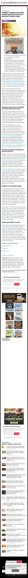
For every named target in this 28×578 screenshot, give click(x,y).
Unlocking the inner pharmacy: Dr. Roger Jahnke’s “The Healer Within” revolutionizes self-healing (15, 452)
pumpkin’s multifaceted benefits (9, 228)
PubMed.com (5, 248)
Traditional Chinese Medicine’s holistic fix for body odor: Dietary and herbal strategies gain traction (15, 498)
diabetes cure (17, 259)
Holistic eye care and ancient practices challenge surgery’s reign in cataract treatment (16, 515)
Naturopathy (13, 265)
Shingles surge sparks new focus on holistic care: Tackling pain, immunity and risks (15, 510)
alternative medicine (14, 257)
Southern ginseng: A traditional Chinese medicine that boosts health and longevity (15, 481)
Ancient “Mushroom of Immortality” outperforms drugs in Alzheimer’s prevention (15, 535)
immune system (5, 264)
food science (16, 261)
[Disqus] (14, 358)
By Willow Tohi (13, 461)
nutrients (19, 265)
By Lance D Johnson (14, 494)
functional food (5, 262)
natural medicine (6, 265)
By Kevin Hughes (13, 472)
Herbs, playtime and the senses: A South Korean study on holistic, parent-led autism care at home (15, 504)
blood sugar (10, 259)
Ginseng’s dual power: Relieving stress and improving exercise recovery (15, 464)
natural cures (13, 264)
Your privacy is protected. (7, 437)
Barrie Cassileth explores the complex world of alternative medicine (15, 486)
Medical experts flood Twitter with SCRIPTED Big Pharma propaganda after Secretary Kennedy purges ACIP (15, 492)
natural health (20, 264)
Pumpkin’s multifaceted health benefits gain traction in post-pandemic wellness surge (15, 447)
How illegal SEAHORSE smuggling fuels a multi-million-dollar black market (15, 520)
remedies (13, 267)
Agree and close (15, 570)
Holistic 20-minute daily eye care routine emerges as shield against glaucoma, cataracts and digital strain (16, 458)
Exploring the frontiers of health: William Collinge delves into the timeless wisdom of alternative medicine (15, 470)
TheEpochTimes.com (7, 246)
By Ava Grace (13, 483)
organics (4, 267)
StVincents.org (5, 251)
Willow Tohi (10, 18)
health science (20, 262)
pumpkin (9, 267)
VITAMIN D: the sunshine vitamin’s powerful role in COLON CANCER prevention (15, 546)
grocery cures (13, 262)
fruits (21, 261)
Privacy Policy (13, 567)
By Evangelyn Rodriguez (15, 466)
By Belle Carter (13, 455)
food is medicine (9, 261)
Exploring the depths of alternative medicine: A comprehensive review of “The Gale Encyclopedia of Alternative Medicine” (16, 476)
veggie (18, 267)
